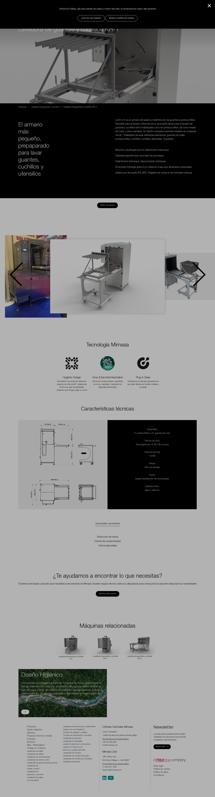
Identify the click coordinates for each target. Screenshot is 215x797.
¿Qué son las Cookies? (91, 18)
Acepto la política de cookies (121, 18)
